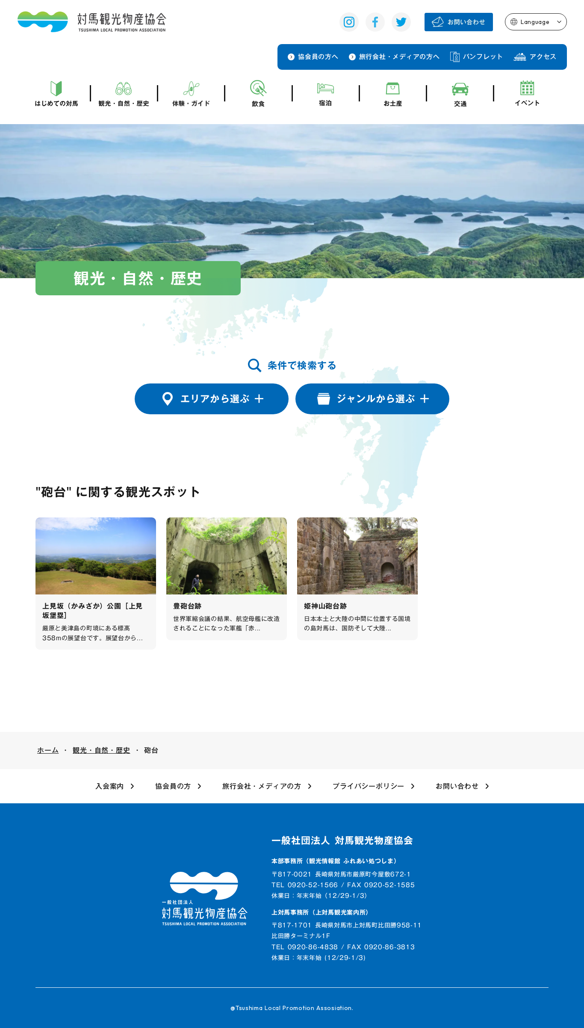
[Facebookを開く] (375, 22)
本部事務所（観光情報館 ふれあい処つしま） (335, 861)
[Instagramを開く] (349, 22)
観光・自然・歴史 (101, 750)
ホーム (48, 750)
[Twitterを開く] (401, 22)
